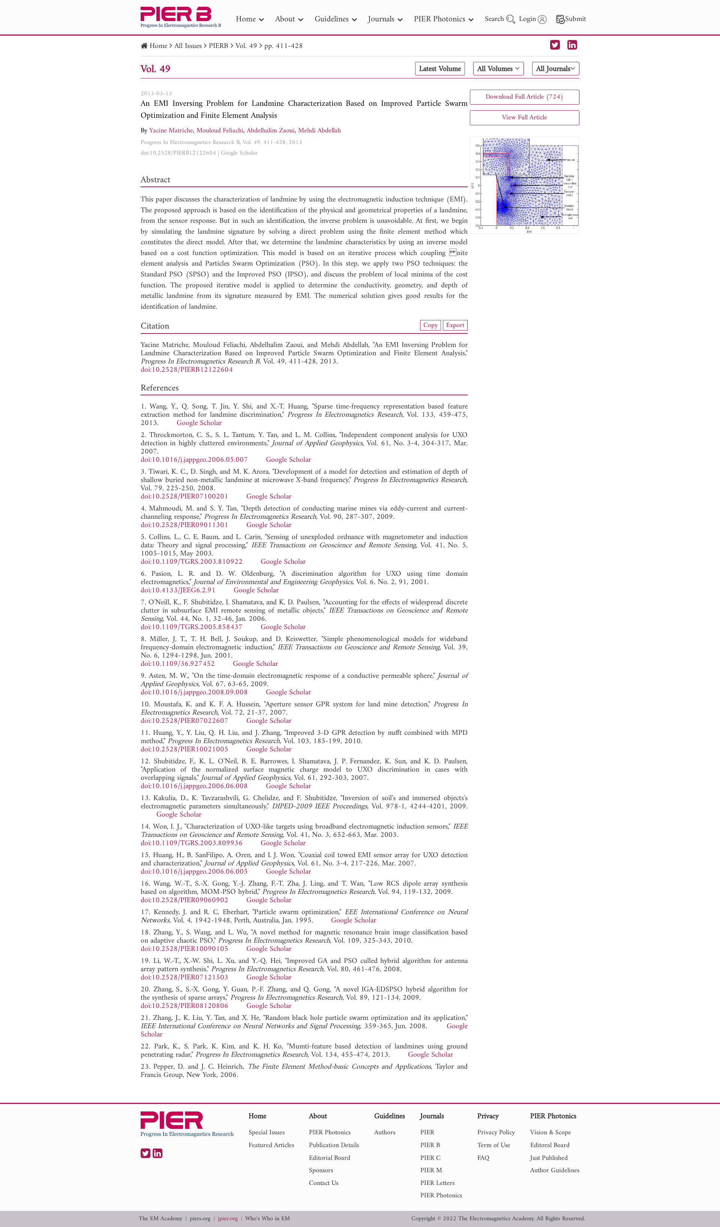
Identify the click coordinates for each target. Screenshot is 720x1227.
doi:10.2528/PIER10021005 (184, 749)
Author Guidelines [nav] (554, 1170)
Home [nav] (246, 19)
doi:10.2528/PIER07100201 (184, 496)
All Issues (188, 46)
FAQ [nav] (483, 1158)
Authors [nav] (384, 1132)
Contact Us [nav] (323, 1183)
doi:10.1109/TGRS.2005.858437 (192, 627)
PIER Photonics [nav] (439, 19)
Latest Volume (440, 69)
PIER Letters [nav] (437, 1183)
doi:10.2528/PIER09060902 (184, 900)
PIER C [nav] (430, 1158)
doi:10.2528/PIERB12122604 (178, 153)
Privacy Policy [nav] (496, 1132)
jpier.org (228, 1219)
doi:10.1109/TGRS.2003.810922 (192, 562)
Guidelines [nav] (332, 19)
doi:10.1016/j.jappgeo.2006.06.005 (194, 872)
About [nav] (285, 19)
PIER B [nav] (430, 1145)
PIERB (218, 46)
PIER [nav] (427, 1132)
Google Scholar (239, 153)
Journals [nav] (381, 19)
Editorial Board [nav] (329, 1158)
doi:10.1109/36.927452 (178, 664)
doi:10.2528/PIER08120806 (184, 1006)
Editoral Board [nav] (550, 1145)
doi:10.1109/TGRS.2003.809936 (192, 843)
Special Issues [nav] (267, 1132)
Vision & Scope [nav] (550, 1132)
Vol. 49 (246, 46)
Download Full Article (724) (524, 97)
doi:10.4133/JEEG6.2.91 (178, 590)
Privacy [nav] (488, 1116)
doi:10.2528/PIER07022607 (184, 721)
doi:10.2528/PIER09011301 (184, 525)
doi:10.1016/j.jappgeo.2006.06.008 (194, 786)
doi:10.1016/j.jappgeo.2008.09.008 (194, 692)
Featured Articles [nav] (271, 1145)
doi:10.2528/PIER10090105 (184, 949)
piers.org (200, 1219)
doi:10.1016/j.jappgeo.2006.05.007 (194, 460)
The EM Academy (160, 1219)
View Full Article (524, 117)
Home (158, 46)
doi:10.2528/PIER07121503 (184, 977)
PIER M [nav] (431, 1170)
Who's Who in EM (267, 1219)
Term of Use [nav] (493, 1145)
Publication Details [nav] (334, 1145)
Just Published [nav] (549, 1158)
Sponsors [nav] (321, 1170)
